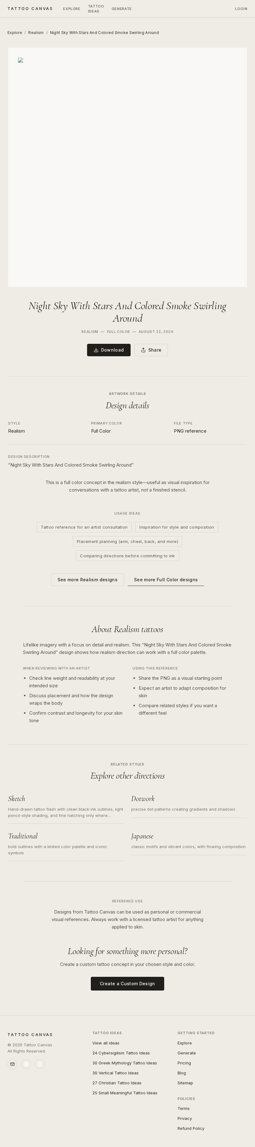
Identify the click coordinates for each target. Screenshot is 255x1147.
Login (241, 9)
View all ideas (105, 1042)
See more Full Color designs (166, 579)
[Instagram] (26, 1064)
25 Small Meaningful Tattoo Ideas (124, 1092)
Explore (72, 9)
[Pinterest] (40, 1064)
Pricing (184, 1062)
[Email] (12, 1064)
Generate (122, 9)
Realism (36, 32)
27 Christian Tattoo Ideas (116, 1082)
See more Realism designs (88, 579)
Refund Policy (191, 1128)
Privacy (185, 1118)
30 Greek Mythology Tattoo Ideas (124, 1062)
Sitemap (185, 1082)
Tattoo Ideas (96, 9)
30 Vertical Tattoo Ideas (115, 1072)
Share (155, 350)
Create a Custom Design (127, 983)
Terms (184, 1108)
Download (112, 350)
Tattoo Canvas (30, 8)
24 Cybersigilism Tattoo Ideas (121, 1052)
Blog (182, 1072)
